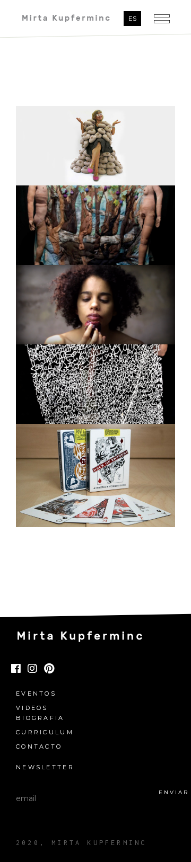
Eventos (36, 694)
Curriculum (45, 732)
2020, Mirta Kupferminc (81, 843)
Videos (32, 708)
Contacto (39, 747)
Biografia (40, 718)
